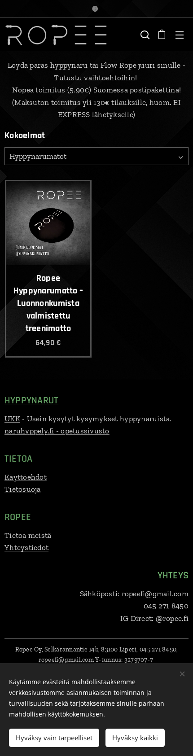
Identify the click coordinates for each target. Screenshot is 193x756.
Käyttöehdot (25, 476)
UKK (12, 418)
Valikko (180, 35)
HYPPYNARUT (31, 400)
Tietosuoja (22, 489)
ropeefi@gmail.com (66, 660)
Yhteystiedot (26, 547)
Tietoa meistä (27, 535)
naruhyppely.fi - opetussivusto (57, 430)
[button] (144, 34)
